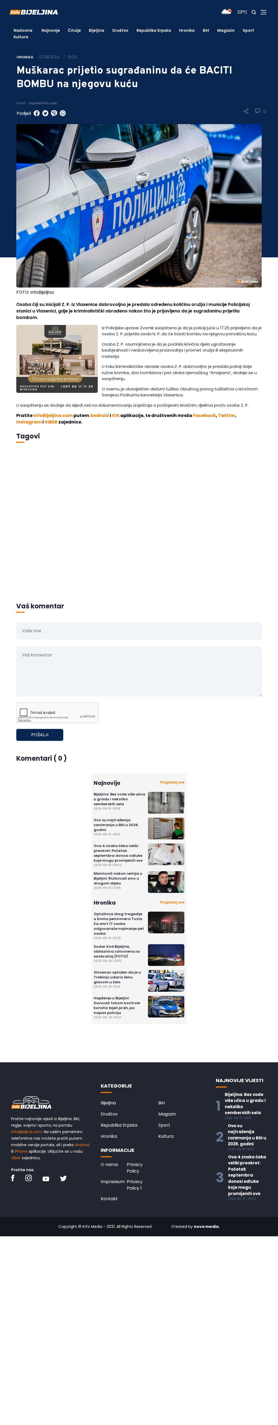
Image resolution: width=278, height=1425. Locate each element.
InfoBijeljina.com (53, 415)
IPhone (21, 1151)
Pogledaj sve (172, 782)
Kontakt (109, 1199)
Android (99, 415)
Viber (16, 1158)
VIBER (51, 422)
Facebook (204, 415)
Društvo (120, 30)
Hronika (187, 30)
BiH (206, 30)
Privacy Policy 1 (135, 1184)
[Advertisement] (139, 530)
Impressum (113, 1181)
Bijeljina (96, 30)
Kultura (21, 37)
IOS (115, 415)
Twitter (226, 415)
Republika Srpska (154, 30)
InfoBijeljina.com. (27, 1132)
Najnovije (51, 30)
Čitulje (74, 30)
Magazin (226, 30)
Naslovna (23, 30)
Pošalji (39, 735)
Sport (248, 30)
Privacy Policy (135, 1167)
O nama (109, 1164)
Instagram (29, 422)
